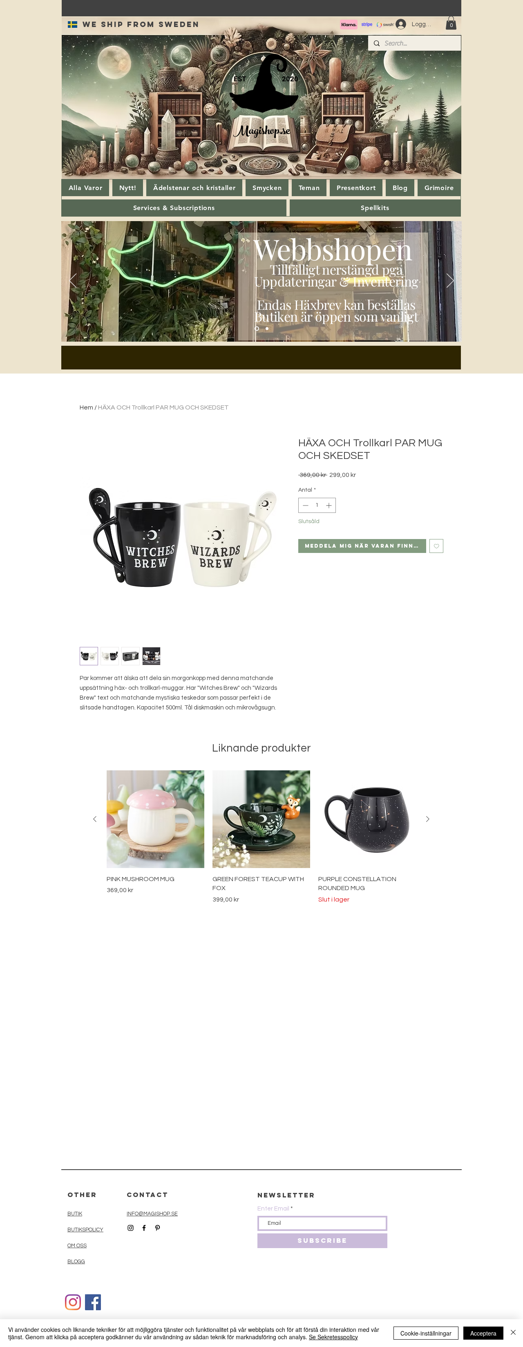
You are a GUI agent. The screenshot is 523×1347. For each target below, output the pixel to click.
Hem (86, 407)
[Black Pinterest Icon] (157, 1228)
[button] (451, 22)
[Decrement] (304, 505)
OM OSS (77, 1246)
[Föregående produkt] (95, 819)
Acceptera (483, 1333)
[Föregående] (72, 281)
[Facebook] (93, 1302)
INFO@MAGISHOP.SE (152, 1214)
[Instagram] (73, 1302)
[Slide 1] (257, 329)
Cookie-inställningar (425, 1333)
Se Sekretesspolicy (333, 1337)
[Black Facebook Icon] (144, 1228)
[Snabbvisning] (155, 819)
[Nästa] (450, 281)
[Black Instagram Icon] (130, 1228)
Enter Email (273, 1209)
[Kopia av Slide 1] (267, 328)
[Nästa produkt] (428, 819)
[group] (261, 837)
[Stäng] (513, 1333)
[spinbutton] (317, 505)
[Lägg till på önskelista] (436, 546)
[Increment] (329, 505)
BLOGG (76, 1261)
